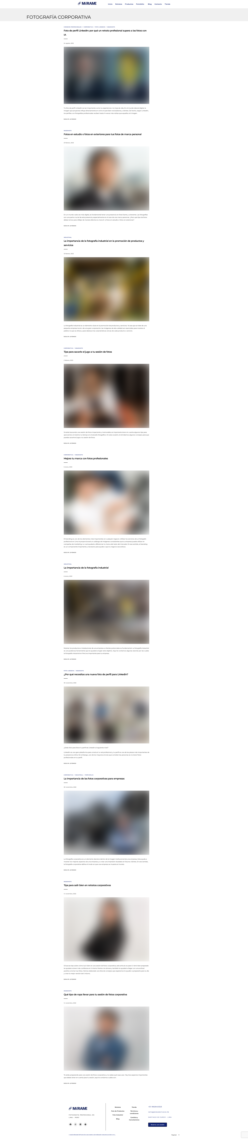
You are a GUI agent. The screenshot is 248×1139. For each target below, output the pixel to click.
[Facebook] (70, 1124)
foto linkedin (100, 27)
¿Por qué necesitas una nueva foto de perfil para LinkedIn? (96, 674)
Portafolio (140, 4)
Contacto (158, 4)
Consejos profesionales (73, 27)
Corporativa (88, 27)
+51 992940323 (155, 1107)
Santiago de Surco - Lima (160, 1117)
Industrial (68, 237)
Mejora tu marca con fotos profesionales (86, 458)
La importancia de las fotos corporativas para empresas (94, 778)
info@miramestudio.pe (158, 1112)
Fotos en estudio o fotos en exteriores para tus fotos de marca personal (102, 134)
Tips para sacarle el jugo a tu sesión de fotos (88, 351)
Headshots (111, 27)
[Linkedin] (80, 1124)
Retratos (118, 4)
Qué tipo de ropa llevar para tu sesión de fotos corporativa (95, 994)
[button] (140, 4)
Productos (129, 4)
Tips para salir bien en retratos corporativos (87, 885)
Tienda (167, 4)
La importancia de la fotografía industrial (86, 567)
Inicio (110, 4)
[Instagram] (75, 1124)
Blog (150, 4)
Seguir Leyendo (70, 119)
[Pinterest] (85, 1124)
